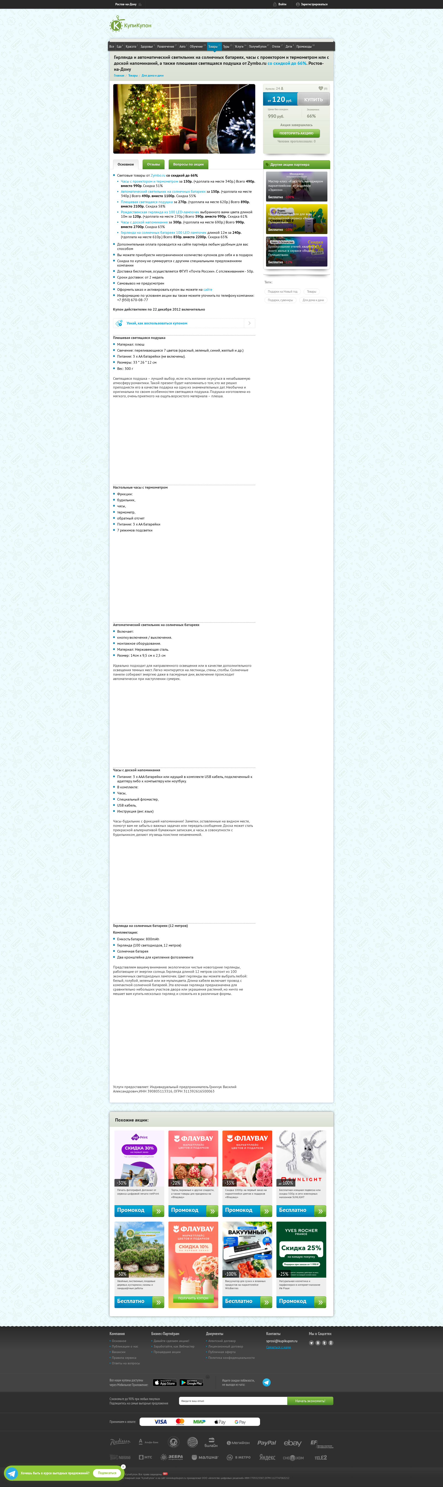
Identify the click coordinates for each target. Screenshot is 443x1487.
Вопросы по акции (188, 164)
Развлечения (167, 46)
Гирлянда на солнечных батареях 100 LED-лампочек (164, 232)
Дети (290, 46)
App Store (165, 1382)
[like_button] (321, 88)
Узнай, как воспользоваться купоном (157, 323)
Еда (120, 46)
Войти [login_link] (282, 4)
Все (111, 46)
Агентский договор (222, 1341)
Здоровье (148, 46)
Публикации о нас (125, 1346)
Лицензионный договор (225, 1346)
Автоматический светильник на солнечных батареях (163, 191)
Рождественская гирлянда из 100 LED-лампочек (160, 212)
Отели (277, 46)
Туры (227, 46)
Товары (214, 46)
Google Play (191, 1382)
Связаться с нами (278, 1347)
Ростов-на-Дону (125, 4)
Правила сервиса (124, 1358)
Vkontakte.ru (317, 1342)
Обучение (198, 46)
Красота (132, 46)
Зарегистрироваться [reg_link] (314, 4)
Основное (126, 164)
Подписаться (107, 1473)
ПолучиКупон (259, 46)
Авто (183, 46)
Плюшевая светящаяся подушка (147, 201)
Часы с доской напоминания (144, 222)
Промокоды (305, 46)
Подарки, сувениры (280, 300)
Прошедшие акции (167, 1352)
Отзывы (153, 164)
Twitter (324, 1342)
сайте (208, 289)
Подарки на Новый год (282, 291)
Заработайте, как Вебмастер (174, 1346)
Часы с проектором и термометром (149, 181)
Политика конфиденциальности (231, 1358)
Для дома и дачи (313, 300)
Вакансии (119, 1352)
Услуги (240, 46)
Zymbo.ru (158, 175)
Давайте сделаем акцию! (171, 1341)
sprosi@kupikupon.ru (281, 1341)
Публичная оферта (222, 1352)
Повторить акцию (296, 133)
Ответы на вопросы (126, 1363)
